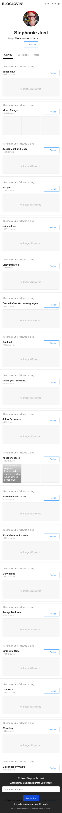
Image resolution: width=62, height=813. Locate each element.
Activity (8, 54)
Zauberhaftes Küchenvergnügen (20, 303)
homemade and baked (15, 496)
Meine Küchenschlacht (26, 38)
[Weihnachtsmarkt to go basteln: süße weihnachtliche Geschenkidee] (12, 125)
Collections (23, 54)
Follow (32, 44)
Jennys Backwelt (12, 612)
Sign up (56, 3)
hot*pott (7, 187)
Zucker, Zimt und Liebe (15, 148)
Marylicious (9, 573)
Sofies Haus (9, 71)
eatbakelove (9, 226)
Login (45, 804)
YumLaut (7, 341)
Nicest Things (10, 110)
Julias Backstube (12, 419)
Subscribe (31, 798)
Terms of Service (45, 808)
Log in (46, 3)
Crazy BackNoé (11, 264)
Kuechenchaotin (12, 457)
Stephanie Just (10, 66)
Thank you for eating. (14, 380)
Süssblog (8, 728)
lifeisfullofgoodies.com (15, 535)
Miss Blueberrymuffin (14, 766)
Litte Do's (8, 689)
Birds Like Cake (11, 650)
